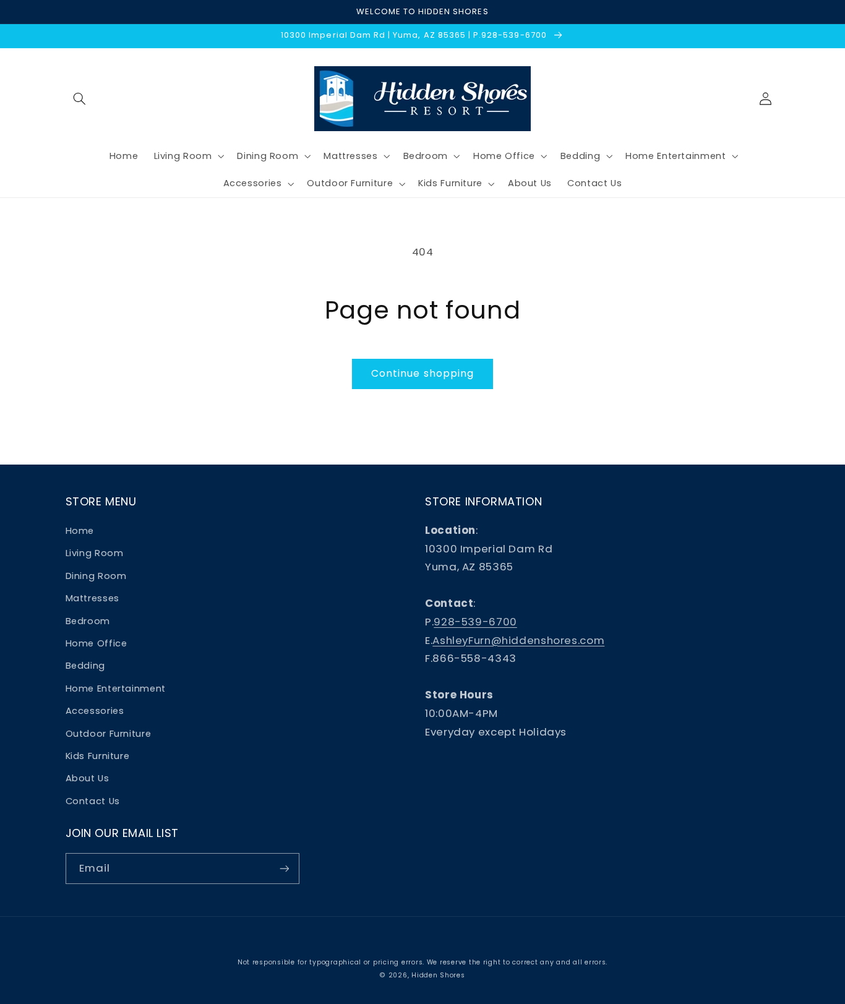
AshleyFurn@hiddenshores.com (518, 640)
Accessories (95, 711)
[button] (80, 98)
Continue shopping (422, 373)
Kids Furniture (98, 756)
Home (80, 531)
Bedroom (88, 621)
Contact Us (93, 801)
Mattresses (92, 598)
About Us (87, 778)
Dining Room (96, 576)
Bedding (85, 665)
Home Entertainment (116, 688)
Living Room (95, 553)
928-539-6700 (475, 621)
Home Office (96, 643)
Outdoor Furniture (109, 733)
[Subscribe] (284, 868)
